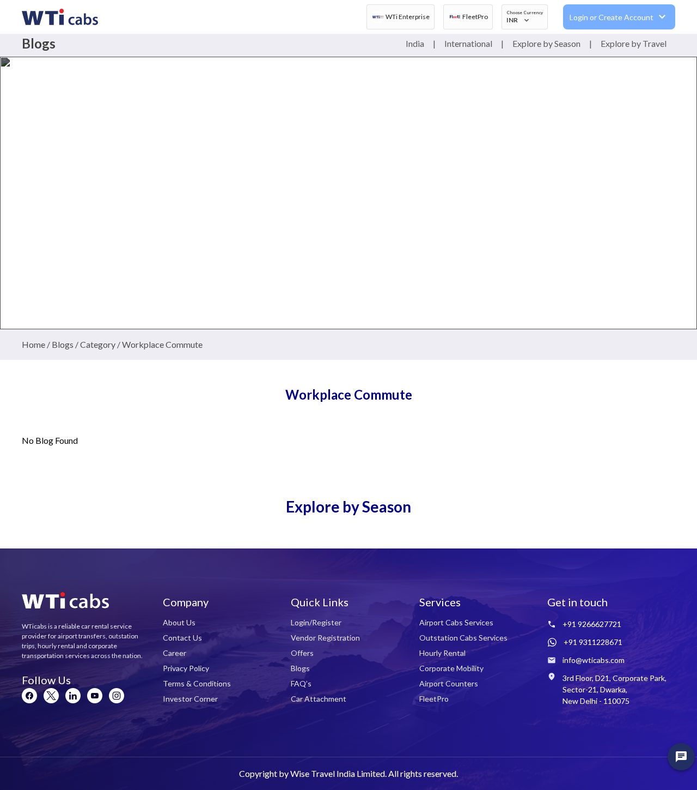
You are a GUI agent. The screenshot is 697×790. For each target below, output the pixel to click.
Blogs (300, 668)
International (468, 43)
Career (174, 653)
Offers (302, 653)
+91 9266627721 (592, 624)
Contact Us (182, 637)
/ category (94, 344)
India (415, 43)
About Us (179, 622)
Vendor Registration (325, 637)
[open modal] (681, 756)
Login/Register (316, 622)
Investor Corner (190, 698)
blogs (63, 344)
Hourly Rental (442, 653)
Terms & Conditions (197, 683)
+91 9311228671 (593, 642)
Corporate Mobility (451, 668)
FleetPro (434, 698)
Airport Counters (448, 683)
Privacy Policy (186, 668)
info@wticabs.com (594, 660)
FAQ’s (301, 683)
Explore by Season (546, 43)
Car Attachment (318, 698)
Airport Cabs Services (456, 622)
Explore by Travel (634, 43)
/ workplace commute (159, 344)
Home (33, 344)
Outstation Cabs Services (463, 637)
